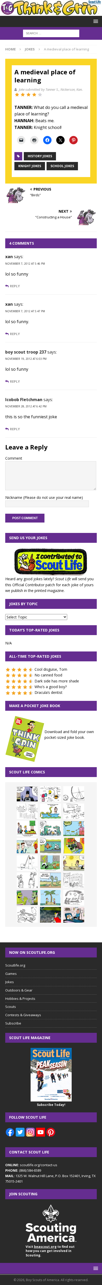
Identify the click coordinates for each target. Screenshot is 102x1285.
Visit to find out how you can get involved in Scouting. (50, 1251)
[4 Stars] (34, 94)
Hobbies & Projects (20, 998)
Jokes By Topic (23, 603)
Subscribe (13, 1023)
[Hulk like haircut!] (27, 897)
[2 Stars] (22, 94)
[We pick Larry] (27, 828)
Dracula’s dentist (49, 692)
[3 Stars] (28, 94)
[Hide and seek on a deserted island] (50, 897)
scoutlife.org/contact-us (31, 1165)
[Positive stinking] (73, 880)
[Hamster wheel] (73, 794)
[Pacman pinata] (50, 794)
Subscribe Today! (51, 1105)
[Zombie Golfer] (73, 828)
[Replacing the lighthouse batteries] (27, 863)
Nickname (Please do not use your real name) (44, 497)
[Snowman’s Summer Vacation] (73, 811)
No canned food (48, 675)
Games (11, 973)
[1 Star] (17, 94)
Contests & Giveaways (23, 1015)
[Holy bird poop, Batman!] (27, 794)
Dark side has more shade (57, 681)
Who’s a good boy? (51, 686)
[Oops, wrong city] (50, 828)
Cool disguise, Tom (51, 669)
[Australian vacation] (27, 811)
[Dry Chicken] (73, 863)
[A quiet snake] (50, 880)
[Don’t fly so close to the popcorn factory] (27, 845)
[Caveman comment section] (73, 897)
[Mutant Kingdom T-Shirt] (27, 880)
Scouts (10, 1006)
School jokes (62, 166)
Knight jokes (29, 166)
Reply (15, 286)
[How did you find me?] (50, 863)
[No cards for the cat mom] (73, 915)
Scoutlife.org (15, 965)
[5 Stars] (40, 94)
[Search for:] (51, 33)
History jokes (40, 156)
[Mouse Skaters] (27, 915)
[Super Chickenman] (50, 915)
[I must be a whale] (50, 845)
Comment (13, 458)
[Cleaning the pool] (50, 811)
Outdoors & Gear (18, 990)
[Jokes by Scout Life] (51, 12)
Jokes (9, 982)
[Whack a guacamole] (73, 845)
